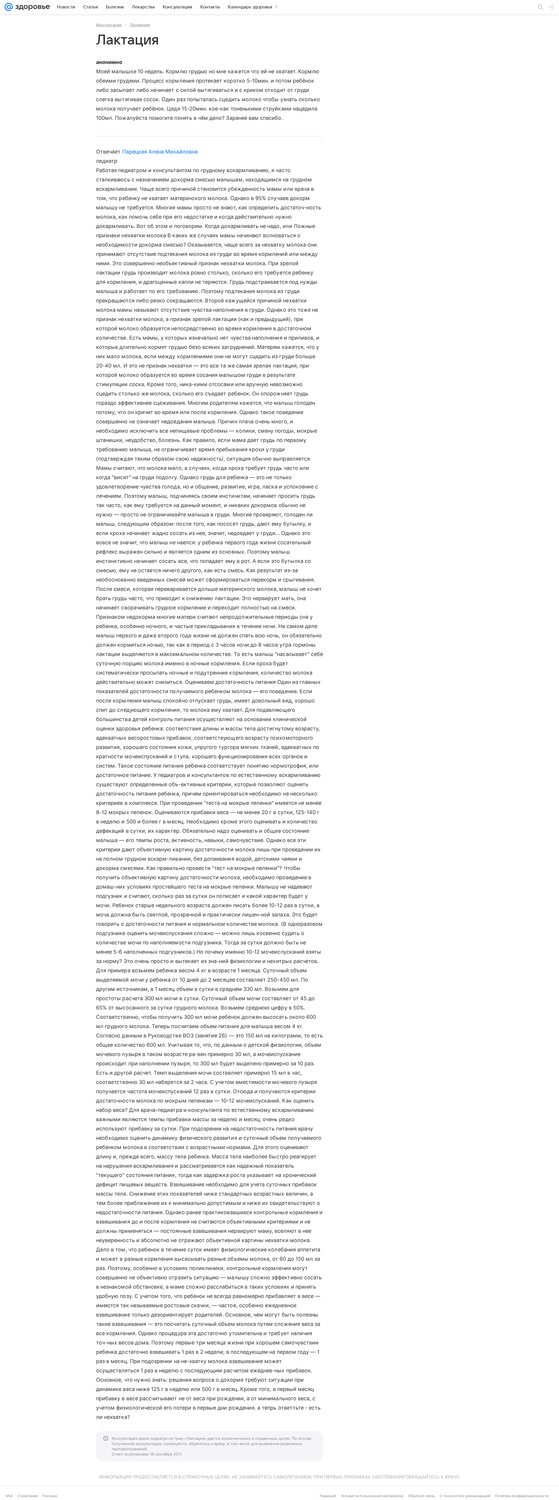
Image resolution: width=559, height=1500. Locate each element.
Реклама (49, 1496)
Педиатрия (140, 24)
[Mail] (9, 7)
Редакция (328, 1496)
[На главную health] (31, 7)
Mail (9, 1496)
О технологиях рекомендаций (465, 1496)
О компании (27, 1496)
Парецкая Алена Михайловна (160, 152)
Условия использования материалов (372, 1496)
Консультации (109, 24)
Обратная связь (421, 1496)
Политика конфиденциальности (522, 1496)
